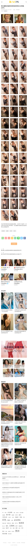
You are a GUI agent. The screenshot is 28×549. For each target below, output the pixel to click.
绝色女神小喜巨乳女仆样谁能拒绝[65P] (20, 443)
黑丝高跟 (9, 533)
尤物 (20, 517)
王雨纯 (11, 525)
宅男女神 (4, 517)
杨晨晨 (21, 523)
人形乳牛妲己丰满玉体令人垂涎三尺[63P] (20, 422)
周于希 (8, 515)
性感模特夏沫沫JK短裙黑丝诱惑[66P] (11, 487)
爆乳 (7, 526)
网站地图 (23, 542)
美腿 (13, 528)
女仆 (16, 515)
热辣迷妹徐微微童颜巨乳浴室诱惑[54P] (20, 331)
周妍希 (13, 515)
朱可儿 (16, 523)
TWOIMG (10, 225)
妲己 (20, 515)
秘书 (16, 526)
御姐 (8, 520)
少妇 (13, 517)
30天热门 (5, 542)
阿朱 (6, 531)
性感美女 (5, 11)
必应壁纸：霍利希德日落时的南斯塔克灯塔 (7, 422)
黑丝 (17, 530)
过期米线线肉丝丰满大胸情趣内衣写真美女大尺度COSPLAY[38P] (7, 444)
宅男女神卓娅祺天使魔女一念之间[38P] (7, 310)
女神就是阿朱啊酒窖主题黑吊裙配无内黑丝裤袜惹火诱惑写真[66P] (20, 467)
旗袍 (13, 523)
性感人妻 (4, 523)
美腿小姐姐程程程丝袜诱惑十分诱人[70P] (12, 497)
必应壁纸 (17, 520)
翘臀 (16, 528)
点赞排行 (14, 542)
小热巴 (9, 517)
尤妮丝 (16, 517)
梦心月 (3, 526)
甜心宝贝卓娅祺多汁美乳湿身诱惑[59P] (7, 331)
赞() (14, 243)
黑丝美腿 (4, 533)
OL (3, 512)
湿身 (15, 231)
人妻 (14, 512)
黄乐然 (13, 531)
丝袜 (5, 512)
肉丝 (19, 528)
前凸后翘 (21, 512)
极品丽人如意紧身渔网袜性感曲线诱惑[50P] (11, 250)
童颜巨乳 (20, 526)
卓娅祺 (3, 231)
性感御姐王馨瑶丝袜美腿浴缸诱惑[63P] (11, 501)
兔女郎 (17, 512)
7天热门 (9, 542)
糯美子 (7, 528)
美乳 (11, 528)
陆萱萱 (9, 531)
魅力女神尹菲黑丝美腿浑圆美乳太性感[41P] (11, 254)
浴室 (11, 231)
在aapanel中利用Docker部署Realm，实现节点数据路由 (13, 477)
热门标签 (18, 542)
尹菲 (24, 517)
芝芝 (22, 528)
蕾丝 (3, 531)
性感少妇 (9, 523)
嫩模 (7, 231)
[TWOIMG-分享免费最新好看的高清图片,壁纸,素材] (14, 2)
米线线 (3, 528)
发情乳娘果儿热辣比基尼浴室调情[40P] (20, 310)
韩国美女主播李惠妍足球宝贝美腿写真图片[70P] (13, 492)
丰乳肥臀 (9, 512)
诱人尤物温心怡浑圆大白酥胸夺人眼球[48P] (20, 401)
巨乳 (4, 519)
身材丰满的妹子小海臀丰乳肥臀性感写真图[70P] (7, 466)
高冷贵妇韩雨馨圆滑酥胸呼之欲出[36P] (7, 401)
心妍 (12, 520)
